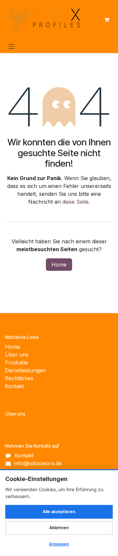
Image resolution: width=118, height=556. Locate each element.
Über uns (17, 354)
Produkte (16, 362)
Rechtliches (19, 378)
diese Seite (75, 201)
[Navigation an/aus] (11, 46)
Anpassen (59, 544)
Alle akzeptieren (59, 511)
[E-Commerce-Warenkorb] (106, 19)
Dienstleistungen (25, 370)
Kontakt (14, 386)
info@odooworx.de (38, 463)
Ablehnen (59, 527)
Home (59, 264)
